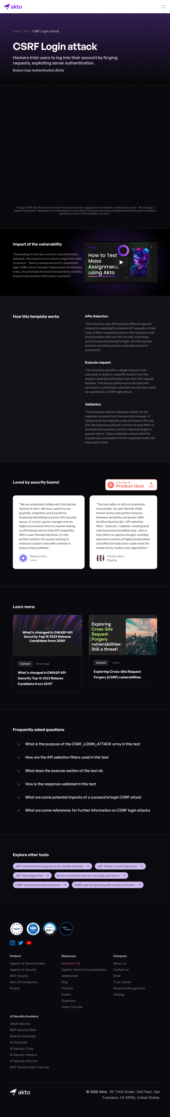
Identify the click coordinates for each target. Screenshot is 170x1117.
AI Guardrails (18, 1042)
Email (116, 976)
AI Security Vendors (23, 1054)
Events (66, 994)
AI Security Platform (24, 1061)
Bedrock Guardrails (23, 1036)
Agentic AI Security (23, 969)
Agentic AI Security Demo (27, 963)
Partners (67, 988)
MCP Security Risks (23, 1030)
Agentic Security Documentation (84, 969)
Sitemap (119, 994)
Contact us (121, 969)
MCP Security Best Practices (29, 1067)
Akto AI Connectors (23, 982)
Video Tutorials (72, 1007)
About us (119, 963)
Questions (68, 1000)
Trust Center (122, 982)
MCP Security (19, 976)
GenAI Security (20, 1023)
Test (26, 31)
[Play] (121, 262)
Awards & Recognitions (129, 988)
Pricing (14, 988)
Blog (65, 982)
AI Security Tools (21, 1048)
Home (17, 31)
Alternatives (70, 976)
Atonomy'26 (71, 963)
